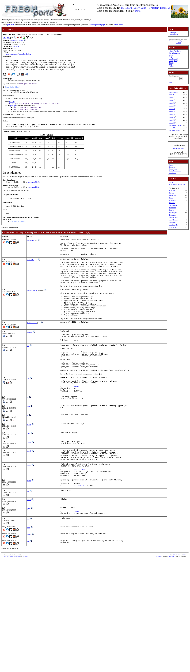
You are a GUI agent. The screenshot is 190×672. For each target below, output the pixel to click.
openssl (171, 97)
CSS (179, 555)
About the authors (174, 53)
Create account (173, 34)
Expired (171, 210)
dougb (29, 451)
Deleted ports (173, 169)
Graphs (171, 182)
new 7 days (172, 222)
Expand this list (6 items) (12, 87)
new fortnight (173, 225)
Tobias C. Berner (32, 290)
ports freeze (10, 25)
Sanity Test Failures (175, 171)
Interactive (172, 215)
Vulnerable (172, 208)
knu (28, 519)
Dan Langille (172, 556)
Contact (171, 67)
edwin (29, 481)
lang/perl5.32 (34, 182)
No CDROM (173, 205)
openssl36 (172, 114)
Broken (171, 193)
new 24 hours (173, 217)
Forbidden (172, 200)
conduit (171, 95)
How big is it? (173, 59)
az (27, 397)
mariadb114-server (175, 128)
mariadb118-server (175, 130)
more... (171, 82)
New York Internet (174, 41)
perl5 (14, 48)
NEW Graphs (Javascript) (177, 184)
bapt (28, 407)
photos (138, 10)
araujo (29, 465)
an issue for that (118, 25)
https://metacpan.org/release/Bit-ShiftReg (18, 54)
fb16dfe (16, 46)
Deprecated (172, 195)
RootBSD (178, 43)
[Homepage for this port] (4, 75)
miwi (28, 433)
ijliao (28, 508)
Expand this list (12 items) (18, 221)
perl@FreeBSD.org (17, 40)
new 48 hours (173, 220)
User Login (172, 33)
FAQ (170, 57)
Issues (171, 55)
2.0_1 (4, 38)
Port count (172, 190)
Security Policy (173, 61)
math (8, 38)
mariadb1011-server (175, 125)
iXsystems (182, 41)
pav (28, 491)
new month (172, 227)
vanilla (29, 534)
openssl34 (172, 103)
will (28, 541)
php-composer (173, 92)
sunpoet (29, 332)
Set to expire (173, 213)
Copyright (158, 556)
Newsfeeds (172, 173)
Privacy (171, 63)
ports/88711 (79, 485)
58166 (76, 511)
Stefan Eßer (30, 240)
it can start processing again (97, 25)
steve (28, 528)
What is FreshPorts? (175, 51)
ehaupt (29, 425)
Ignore (171, 198)
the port (11, 102)
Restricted (172, 203)
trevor (29, 500)
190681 (76, 386)
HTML (175, 555)
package (13, 105)
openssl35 (172, 109)
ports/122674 (79, 470)
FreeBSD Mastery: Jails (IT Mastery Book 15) (145, 7)
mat (28, 346)
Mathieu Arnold (32, 323)
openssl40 (172, 120)
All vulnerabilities (178, 148)
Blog (170, 65)
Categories (172, 167)
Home (171, 165)
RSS (184, 555)
